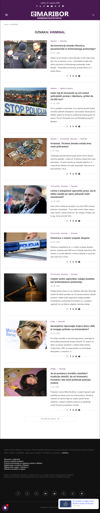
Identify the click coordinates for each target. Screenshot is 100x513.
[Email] (52, 6)
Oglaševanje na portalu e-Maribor (16, 465)
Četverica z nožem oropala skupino (70, 238)
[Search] (93, 15)
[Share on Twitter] (73, 76)
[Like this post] (67, 76)
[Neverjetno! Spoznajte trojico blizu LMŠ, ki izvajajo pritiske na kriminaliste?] (25, 335)
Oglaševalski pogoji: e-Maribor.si (16, 467)
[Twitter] (40, 6)
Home (6, 24)
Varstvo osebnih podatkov (14, 461)
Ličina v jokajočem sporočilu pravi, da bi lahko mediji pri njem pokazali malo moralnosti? (73, 194)
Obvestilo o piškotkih (12, 459)
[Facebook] (36, 6)
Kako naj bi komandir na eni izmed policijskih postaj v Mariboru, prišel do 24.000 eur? (72, 96)
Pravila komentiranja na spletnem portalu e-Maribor (23, 463)
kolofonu (65, 453)
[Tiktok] (59, 6)
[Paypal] (63, 6)
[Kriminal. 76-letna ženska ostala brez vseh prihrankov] (25, 152)
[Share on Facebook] (70, 76)
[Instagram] (44, 6)
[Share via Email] (79, 76)
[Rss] (55, 6)
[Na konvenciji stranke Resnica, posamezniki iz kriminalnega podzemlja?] (25, 54)
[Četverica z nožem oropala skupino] (25, 246)
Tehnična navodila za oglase (14, 469)
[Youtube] (48, 6)
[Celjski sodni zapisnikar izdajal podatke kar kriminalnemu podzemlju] (25, 287)
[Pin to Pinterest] (76, 76)
